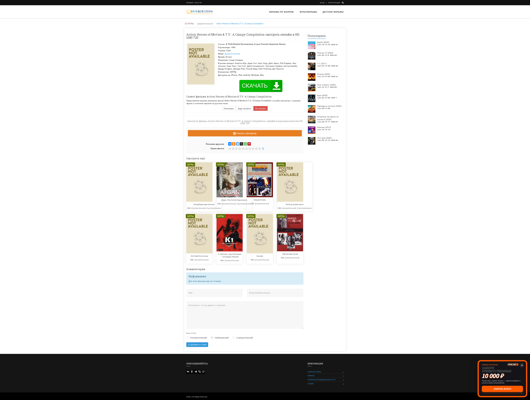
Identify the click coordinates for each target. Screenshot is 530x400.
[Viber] (199, 372)
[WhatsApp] (245, 144)
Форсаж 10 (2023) (325, 52)
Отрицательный (244, 337)
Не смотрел (260, 108)
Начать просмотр (246, 133)
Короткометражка (213, 208)
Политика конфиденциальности (321, 379)
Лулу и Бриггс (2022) (326, 84)
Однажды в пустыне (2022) (329, 106)
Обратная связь (314, 372)
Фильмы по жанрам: (281, 11)
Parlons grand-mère (295, 204)
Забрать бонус (502, 389)
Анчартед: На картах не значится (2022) (328, 118)
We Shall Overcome (199, 256)
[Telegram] (237, 144)
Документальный (232, 53)
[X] (241, 144)
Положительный (198, 337)
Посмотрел (229, 108)
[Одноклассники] (233, 144)
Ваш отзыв (191, 333)
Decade (260, 256)
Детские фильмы (333, 11)
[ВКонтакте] (229, 144)
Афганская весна (290, 254)
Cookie (310, 383)
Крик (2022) (322, 95)
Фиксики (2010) (324, 127)
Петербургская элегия (203, 204)
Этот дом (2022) (324, 137)
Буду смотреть (244, 108)
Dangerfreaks (260, 200)
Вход (322, 3)
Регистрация (334, 3)
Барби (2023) (323, 42)
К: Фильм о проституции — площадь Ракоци (229, 255)
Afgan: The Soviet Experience (234, 200)
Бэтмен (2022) (323, 74)
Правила (311, 375)
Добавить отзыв (198, 344)
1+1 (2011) (322, 63)
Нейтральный (222, 337)
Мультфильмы (308, 11)
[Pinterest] (249, 144)
